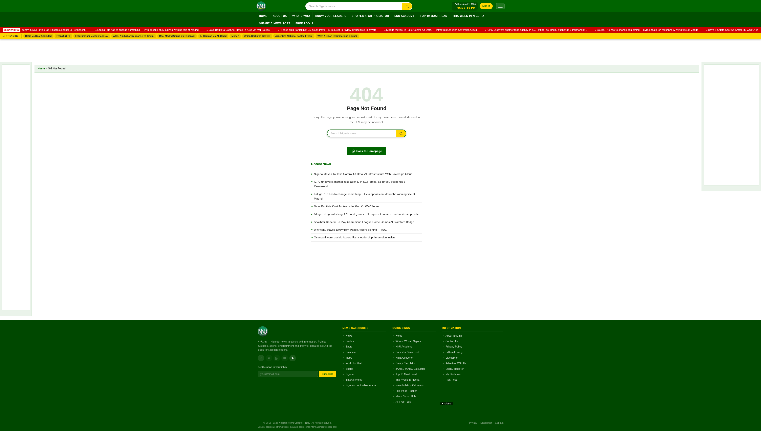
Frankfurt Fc (63, 36)
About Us (280, 16)
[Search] (407, 6)
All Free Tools (403, 401)
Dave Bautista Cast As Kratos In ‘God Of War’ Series (230, 30)
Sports (349, 368)
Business (351, 352)
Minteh (235, 36)
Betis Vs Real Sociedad (38, 36)
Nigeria (350, 374)
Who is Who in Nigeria (408, 341)
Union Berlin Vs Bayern (257, 36)
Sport (349, 346)
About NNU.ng (454, 335)
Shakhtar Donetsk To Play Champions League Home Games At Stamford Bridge (364, 222)
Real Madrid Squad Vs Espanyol (177, 36)
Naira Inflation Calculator (410, 385)
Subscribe (327, 374)
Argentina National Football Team (294, 36)
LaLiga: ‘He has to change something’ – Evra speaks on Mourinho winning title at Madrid (139, 30)
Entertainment (354, 379)
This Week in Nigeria (468, 16)
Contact (499, 422)
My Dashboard (454, 374)
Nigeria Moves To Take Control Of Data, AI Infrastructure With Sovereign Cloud (422, 30)
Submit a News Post (274, 23)
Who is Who (301, 16)
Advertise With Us (456, 363)
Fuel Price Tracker (406, 390)
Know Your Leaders (331, 16)
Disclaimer (452, 357)
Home (263, 16)
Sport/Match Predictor (370, 16)
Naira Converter (404, 357)
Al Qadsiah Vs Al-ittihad (213, 36)
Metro (349, 357)
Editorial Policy (454, 352)
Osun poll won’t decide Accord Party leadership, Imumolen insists (354, 237)
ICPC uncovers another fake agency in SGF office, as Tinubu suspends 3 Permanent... (528, 30)
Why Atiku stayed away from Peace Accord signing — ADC (350, 229)
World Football (354, 363)
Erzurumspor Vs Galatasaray (91, 36)
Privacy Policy (454, 346)
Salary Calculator (405, 363)
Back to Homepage (369, 151)
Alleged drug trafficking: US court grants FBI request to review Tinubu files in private (319, 30)
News (349, 335)
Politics (350, 341)
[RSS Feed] (292, 358)
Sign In (486, 6)
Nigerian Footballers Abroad (361, 385)
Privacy (473, 422)
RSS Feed (451, 379)
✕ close (446, 403)
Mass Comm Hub (406, 396)
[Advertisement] (380, 50)
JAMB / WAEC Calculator (410, 368)
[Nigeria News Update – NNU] (261, 6)
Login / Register (455, 368)
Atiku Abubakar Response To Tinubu (133, 36)
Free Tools (304, 23)
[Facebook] (261, 358)
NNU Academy (404, 16)
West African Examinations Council (337, 36)
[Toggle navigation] (500, 6)
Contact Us (452, 341)
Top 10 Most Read (433, 16)
